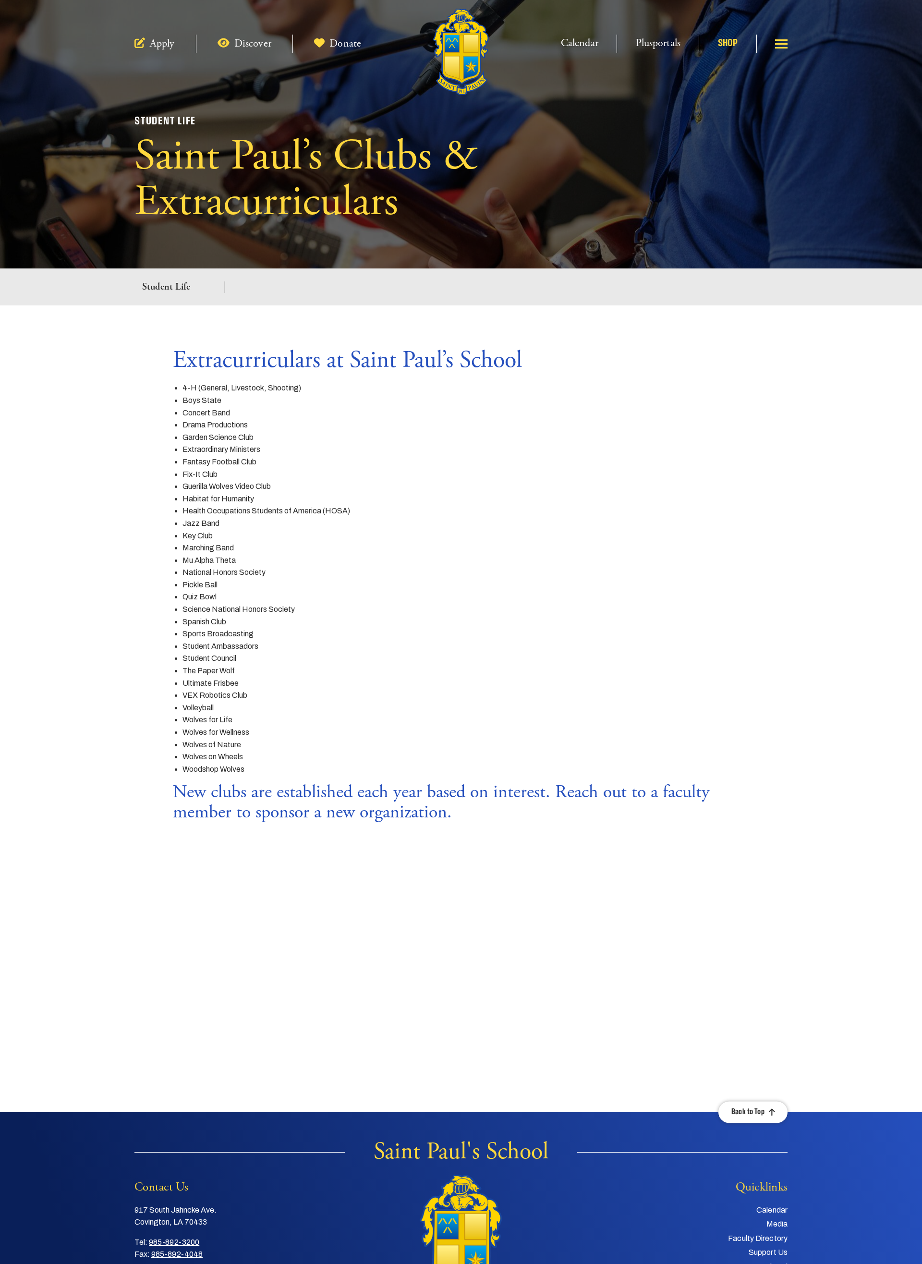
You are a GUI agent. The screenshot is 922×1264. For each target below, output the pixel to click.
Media (777, 1224)
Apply (161, 43)
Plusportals (658, 43)
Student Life (166, 287)
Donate (344, 43)
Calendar (579, 43)
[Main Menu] (781, 44)
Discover (251, 43)
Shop (728, 43)
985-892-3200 (174, 1242)
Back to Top (747, 1112)
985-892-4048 (177, 1254)
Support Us (768, 1252)
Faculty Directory (758, 1238)
